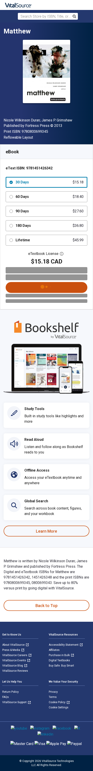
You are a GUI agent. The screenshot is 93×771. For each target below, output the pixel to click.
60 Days (50, 197)
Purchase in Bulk (59, 655)
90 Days (50, 211)
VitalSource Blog (13, 665)
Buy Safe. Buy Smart (61, 665)
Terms (53, 697)
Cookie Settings (58, 707)
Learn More (46, 531)
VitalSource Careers (15, 655)
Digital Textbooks (59, 660)
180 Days (50, 225)
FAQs (5, 697)
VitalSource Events (14, 660)
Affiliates (54, 650)
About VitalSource (13, 644)
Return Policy (10, 691)
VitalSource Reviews (15, 670)
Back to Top (46, 605)
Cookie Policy (57, 702)
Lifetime (50, 240)
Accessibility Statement (64, 644)
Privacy (53, 691)
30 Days (50, 182)
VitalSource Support (14, 702)
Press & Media (11, 650)
